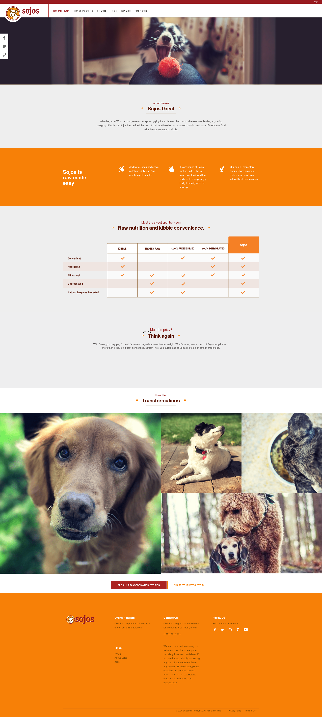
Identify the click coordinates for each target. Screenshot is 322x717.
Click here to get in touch (177, 623)
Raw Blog (125, 10)
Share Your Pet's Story (189, 585)
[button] (4, 46)
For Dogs (101, 10)
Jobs (117, 661)
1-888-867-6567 (172, 633)
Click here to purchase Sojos (130, 623)
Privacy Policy (234, 710)
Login (316, 2)
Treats (114, 10)
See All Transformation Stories (139, 585)
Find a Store (141, 10)
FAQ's (118, 653)
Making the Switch (83, 10)
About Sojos (121, 657)
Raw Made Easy (61, 10)
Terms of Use (251, 710)
